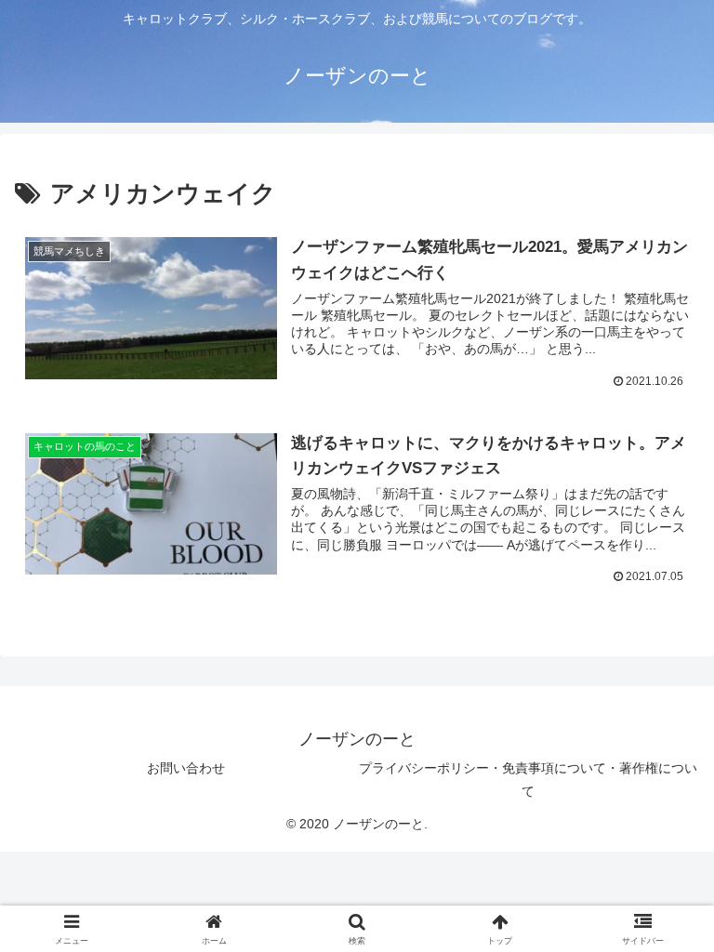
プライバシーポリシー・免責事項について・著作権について (528, 779)
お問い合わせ (186, 767)
